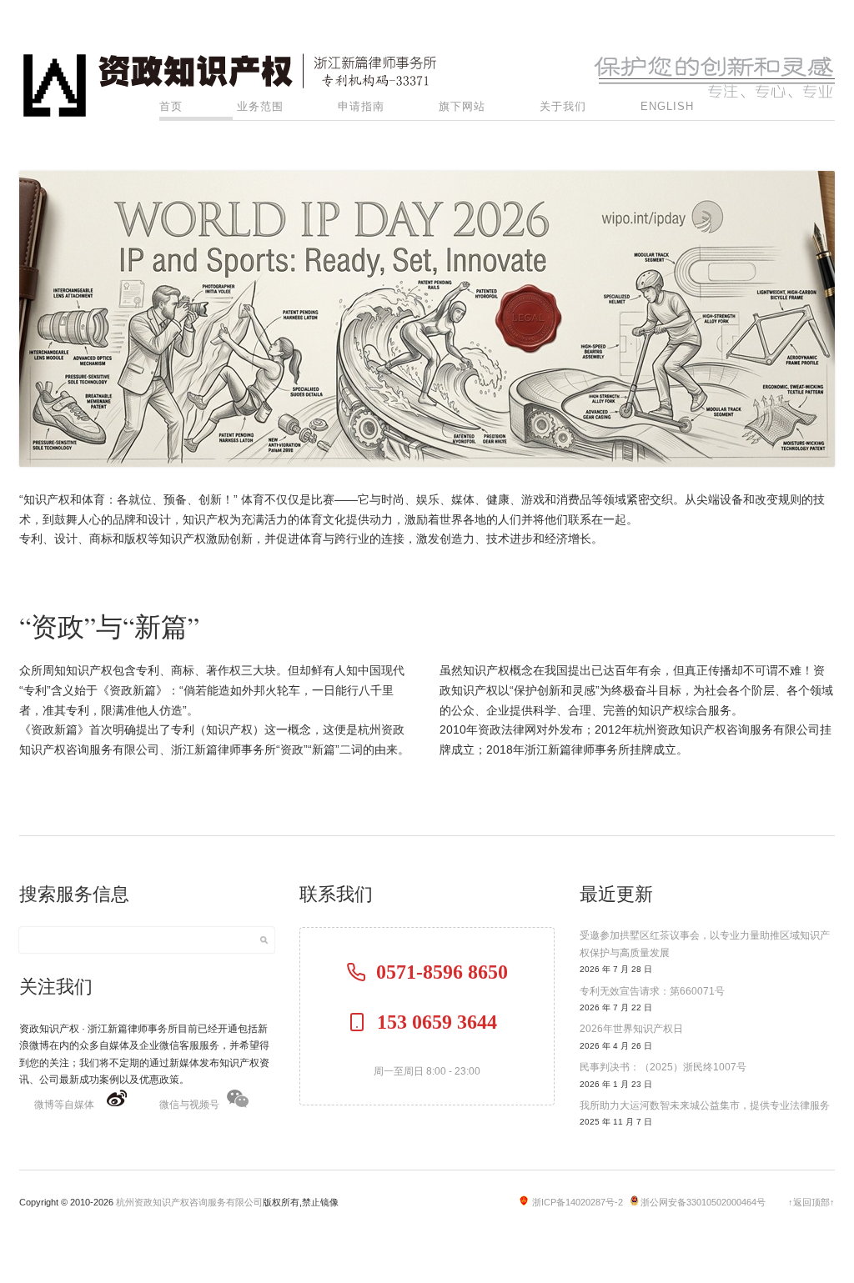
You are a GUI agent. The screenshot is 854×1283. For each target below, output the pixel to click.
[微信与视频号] (238, 1104)
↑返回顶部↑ (811, 1202)
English (667, 106)
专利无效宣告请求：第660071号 (652, 991)
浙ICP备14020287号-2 (577, 1202)
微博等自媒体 (64, 1104)
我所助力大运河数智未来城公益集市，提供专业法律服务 (705, 1105)
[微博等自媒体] (117, 1104)
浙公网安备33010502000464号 (703, 1202)
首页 (171, 106)
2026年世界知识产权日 (631, 1029)
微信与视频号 (189, 1104)
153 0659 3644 (442, 1022)
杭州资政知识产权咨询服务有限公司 (189, 1202)
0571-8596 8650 (442, 972)
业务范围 (260, 106)
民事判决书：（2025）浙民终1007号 (663, 1067)
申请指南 (361, 106)
